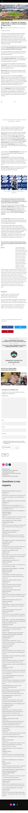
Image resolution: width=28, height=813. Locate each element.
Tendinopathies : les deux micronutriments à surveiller (13, 655)
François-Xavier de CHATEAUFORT (10, 27)
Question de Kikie (6, 789)
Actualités (4, 476)
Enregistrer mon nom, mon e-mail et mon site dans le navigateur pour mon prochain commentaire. (14, 442)
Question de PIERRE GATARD (8, 772)
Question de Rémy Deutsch (8, 739)
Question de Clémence (7, 561)
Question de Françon (6, 591)
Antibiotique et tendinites (7, 645)
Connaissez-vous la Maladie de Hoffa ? (10, 550)
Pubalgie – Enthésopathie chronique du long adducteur (14, 500)
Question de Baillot (6, 781)
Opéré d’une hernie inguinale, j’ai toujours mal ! (12, 490)
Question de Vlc (5, 647)
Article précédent (14, 338)
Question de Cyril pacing (7, 624)
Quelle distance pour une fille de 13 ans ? (11, 530)
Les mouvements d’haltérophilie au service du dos (13, 675)
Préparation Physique (11, 476)
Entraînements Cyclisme (9, 471)
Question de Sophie (6, 707)
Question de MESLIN (6, 514)
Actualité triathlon (5, 30)
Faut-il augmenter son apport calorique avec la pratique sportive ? (14, 341)
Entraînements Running (7, 470)
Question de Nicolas (6, 763)
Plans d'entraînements (16, 473)
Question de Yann (6, 543)
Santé (17, 476)
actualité (4, 319)
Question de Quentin (6, 751)
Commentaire (5, 395)
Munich (20, 319)
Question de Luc (5, 492)
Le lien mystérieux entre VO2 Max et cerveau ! (12, 520)
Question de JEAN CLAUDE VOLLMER (10, 718)
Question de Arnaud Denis (7, 611)
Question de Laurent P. (7, 571)
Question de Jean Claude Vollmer (9, 532)
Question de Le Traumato (7, 657)
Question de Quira (6, 581)
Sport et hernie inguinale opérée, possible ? (11, 589)
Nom (3, 420)
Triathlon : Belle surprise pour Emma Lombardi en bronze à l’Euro (14, 346)
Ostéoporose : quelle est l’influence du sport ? (12, 580)
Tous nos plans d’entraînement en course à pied (12, 787)
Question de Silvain (6, 730)
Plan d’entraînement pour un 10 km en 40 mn (11, 685)
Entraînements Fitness (6, 473)
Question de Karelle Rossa (7, 677)
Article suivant (14, 343)
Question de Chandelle (7, 601)
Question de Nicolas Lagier (8, 522)
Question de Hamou (6, 637)
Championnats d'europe (12, 319)
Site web (4, 433)
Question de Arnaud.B (6, 697)
